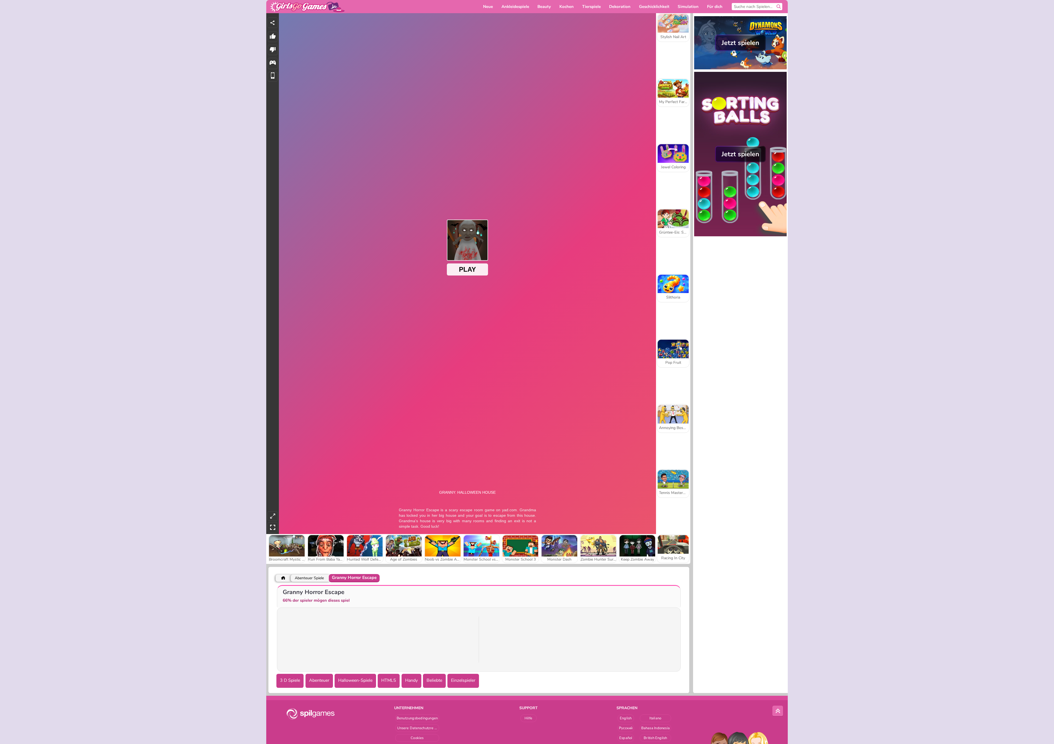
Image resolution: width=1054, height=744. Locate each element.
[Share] (272, 23)
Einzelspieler (463, 680)
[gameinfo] (273, 63)
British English (655, 738)
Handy (411, 680)
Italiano (655, 718)
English (626, 718)
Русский (626, 728)
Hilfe (528, 718)
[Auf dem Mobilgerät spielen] (273, 77)
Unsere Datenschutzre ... (417, 728)
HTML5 (388, 680)
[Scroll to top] (777, 711)
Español (625, 738)
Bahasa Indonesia (655, 728)
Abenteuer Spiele (309, 578)
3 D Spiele (290, 680)
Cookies (417, 738)
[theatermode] (272, 516)
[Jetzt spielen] (740, 69)
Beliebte (434, 680)
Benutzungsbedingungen (417, 718)
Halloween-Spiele (355, 680)
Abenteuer (319, 680)
